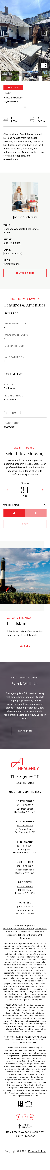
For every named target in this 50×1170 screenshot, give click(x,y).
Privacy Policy (37, 1151)
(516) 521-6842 (12, 243)
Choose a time (11, 505)
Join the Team (32, 792)
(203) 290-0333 (25, 907)
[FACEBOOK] (18, 1117)
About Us (15, 792)
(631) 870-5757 (25, 805)
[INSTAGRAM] (25, 1117)
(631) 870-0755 (25, 825)
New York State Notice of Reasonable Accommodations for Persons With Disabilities (25, 935)
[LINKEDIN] (31, 1117)
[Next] (42, 489)
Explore (25, 646)
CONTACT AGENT (25, 273)
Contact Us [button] (25, 731)
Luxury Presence (25, 1135)
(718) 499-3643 (25, 886)
